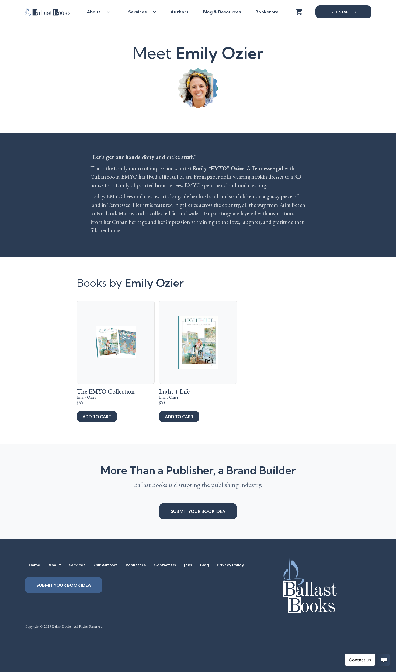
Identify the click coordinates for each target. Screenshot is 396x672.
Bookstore (267, 12)
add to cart (96, 416)
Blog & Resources (222, 12)
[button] (96, 11)
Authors (180, 12)
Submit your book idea (198, 511)
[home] (52, 12)
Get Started (343, 11)
